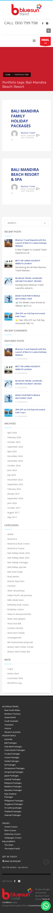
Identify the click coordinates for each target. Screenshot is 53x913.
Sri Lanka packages (13, 807)
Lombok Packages (12, 779)
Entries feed (13, 673)
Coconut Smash (36, 905)
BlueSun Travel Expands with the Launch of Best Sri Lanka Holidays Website (31, 243)
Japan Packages (11, 775)
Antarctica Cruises (15, 548)
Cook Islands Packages (14, 750)
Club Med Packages (13, 746)
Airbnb (10, 534)
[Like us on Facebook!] (15, 881)
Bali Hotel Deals (15, 571)
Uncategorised (14, 637)
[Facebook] (42, 23)
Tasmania (8, 724)
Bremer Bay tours (15, 581)
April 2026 (12, 432)
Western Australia (12, 732)
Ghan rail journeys (16, 590)
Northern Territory (12, 713)
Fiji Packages (10, 764)
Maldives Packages (13, 786)
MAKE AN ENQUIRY (12, 861)
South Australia (11, 721)
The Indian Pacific (12, 848)
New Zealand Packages (10, 795)
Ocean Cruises (11, 826)
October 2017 (13, 507)
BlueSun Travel (28, 132)
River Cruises (10, 830)
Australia (8, 739)
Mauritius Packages (13, 790)
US (45, 41)
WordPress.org (14, 683)
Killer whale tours (15, 600)
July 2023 (11, 475)
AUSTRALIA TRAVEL (10, 706)
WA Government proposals (20, 642)
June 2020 (12, 503)
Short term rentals (16, 632)
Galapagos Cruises (12, 837)
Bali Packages (10, 743)
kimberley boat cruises (18, 604)
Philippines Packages (13, 800)
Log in (10, 668)
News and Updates (16, 618)
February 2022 (14, 489)
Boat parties (13, 576)
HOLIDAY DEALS (9, 735)
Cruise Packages (11, 757)
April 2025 (12, 451)
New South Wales (12, 710)
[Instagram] (47, 23)
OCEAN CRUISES (15, 628)
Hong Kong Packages (13, 772)
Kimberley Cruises (12, 834)
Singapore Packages (13, 804)
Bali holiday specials (16, 567)
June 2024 (12, 470)
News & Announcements (19, 614)
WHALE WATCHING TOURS (20, 647)
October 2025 (13, 442)
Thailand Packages (12, 811)
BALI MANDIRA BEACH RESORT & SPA (25, 174)
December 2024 (15, 456)
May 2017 (12, 517)
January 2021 (13, 493)
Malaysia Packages (13, 783)
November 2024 (15, 460)
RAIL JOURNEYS (8, 841)
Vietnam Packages (12, 815)
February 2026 (14, 437)
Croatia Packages (12, 753)
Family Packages (11, 761)
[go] (45, 223)
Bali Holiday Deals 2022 (18, 553)
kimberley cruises (15, 609)
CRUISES (11, 585)
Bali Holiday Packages (17, 562)
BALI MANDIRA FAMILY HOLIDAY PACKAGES (25, 118)
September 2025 (15, 446)
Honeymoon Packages (14, 768)
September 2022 (15, 484)
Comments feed (15, 678)
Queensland (10, 717)
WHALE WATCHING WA (18, 651)
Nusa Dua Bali (14, 623)
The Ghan (8, 845)
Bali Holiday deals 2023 (18, 557)
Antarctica (12, 539)
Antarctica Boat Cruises (18, 543)
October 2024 (13, 465)
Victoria (7, 728)
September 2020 (15, 498)
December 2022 (15, 479)
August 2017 (13, 512)
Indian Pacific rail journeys (19, 595)
